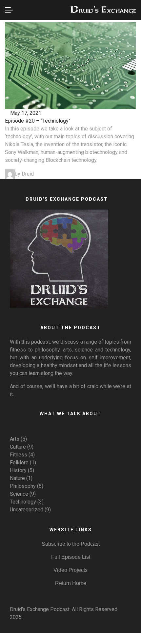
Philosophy (23, 486)
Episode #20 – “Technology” (37, 121)
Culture (18, 447)
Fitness (18, 455)
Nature (17, 478)
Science (19, 494)
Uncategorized (26, 509)
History (18, 470)
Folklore (19, 462)
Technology (23, 502)
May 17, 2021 (25, 113)
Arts (14, 439)
